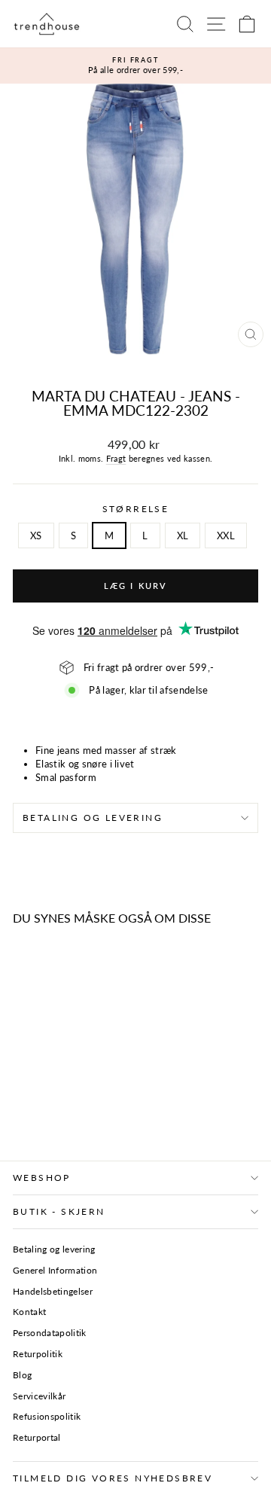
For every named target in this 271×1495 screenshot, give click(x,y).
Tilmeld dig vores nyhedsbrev (112, 1478)
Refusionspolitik (47, 1416)
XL (183, 535)
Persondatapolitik (50, 1332)
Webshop (42, 1177)
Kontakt (29, 1311)
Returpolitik (37, 1353)
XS (36, 535)
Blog (22, 1375)
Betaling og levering (93, 817)
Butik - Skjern (59, 1211)
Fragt (116, 458)
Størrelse (135, 508)
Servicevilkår (39, 1396)
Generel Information (55, 1270)
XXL (226, 535)
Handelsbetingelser (53, 1291)
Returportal (37, 1437)
